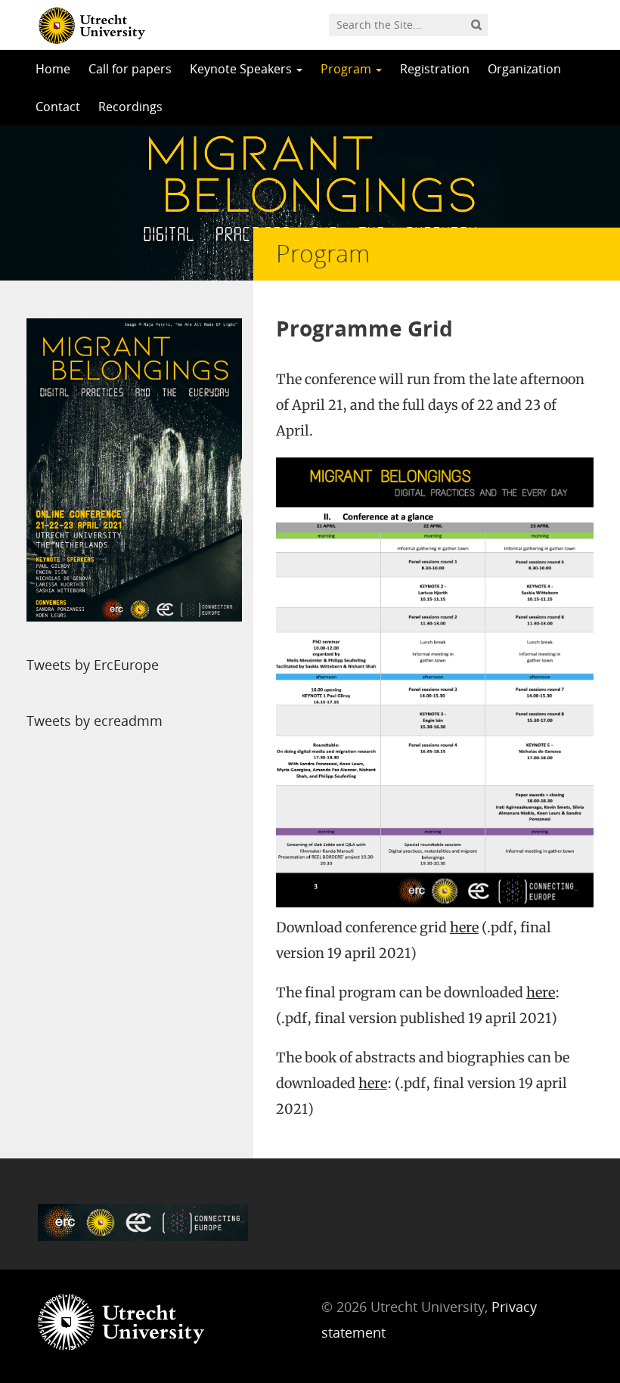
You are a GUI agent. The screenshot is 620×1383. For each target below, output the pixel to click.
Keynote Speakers (242, 68)
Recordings (130, 106)
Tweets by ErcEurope (92, 665)
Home (53, 68)
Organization (524, 68)
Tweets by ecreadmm (94, 721)
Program (347, 68)
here (464, 927)
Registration (435, 68)
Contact (58, 106)
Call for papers (130, 68)
